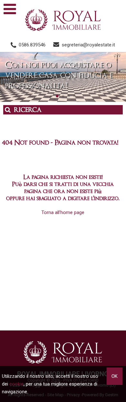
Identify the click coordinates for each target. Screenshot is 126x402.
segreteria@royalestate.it (88, 45)
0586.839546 (32, 45)
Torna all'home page (62, 212)
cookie (16, 384)
